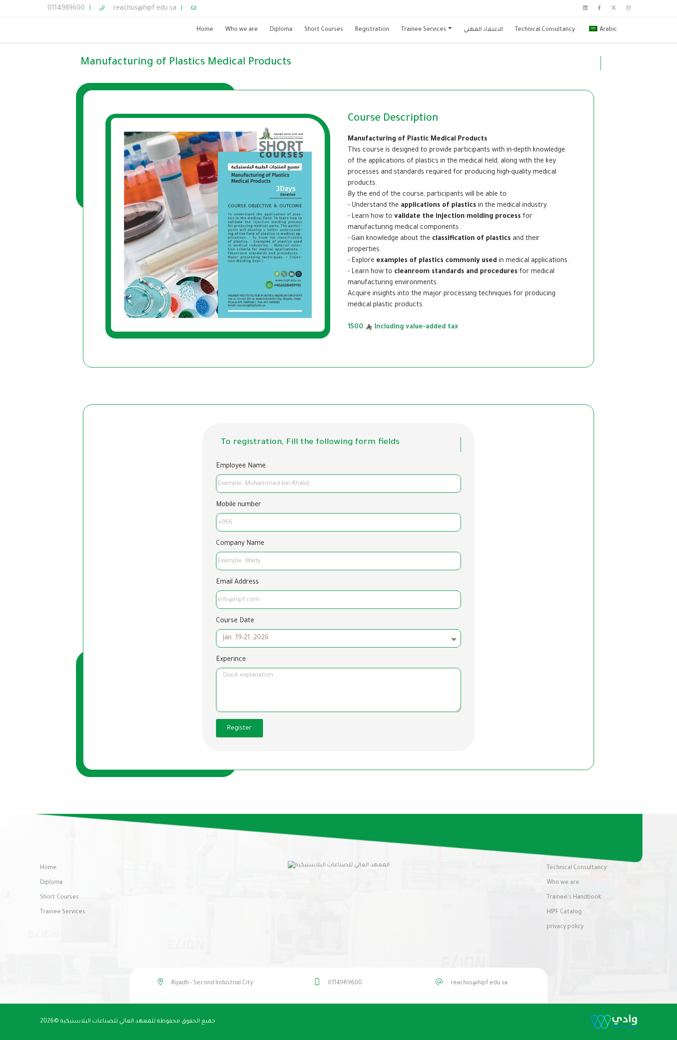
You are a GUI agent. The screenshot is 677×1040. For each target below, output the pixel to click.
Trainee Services (62, 912)
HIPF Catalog (564, 912)
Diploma (51, 883)
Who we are (563, 883)
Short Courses (59, 897)
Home (48, 868)
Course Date (235, 621)
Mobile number (238, 505)
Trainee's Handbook (574, 897)
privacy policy (565, 927)
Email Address (237, 582)
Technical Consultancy (577, 868)
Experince (231, 660)
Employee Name (241, 466)
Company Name (240, 544)
